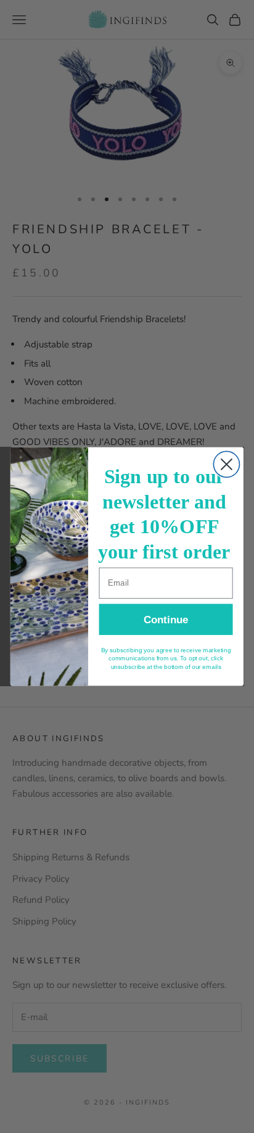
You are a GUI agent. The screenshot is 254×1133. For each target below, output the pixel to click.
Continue (166, 619)
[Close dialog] (226, 464)
